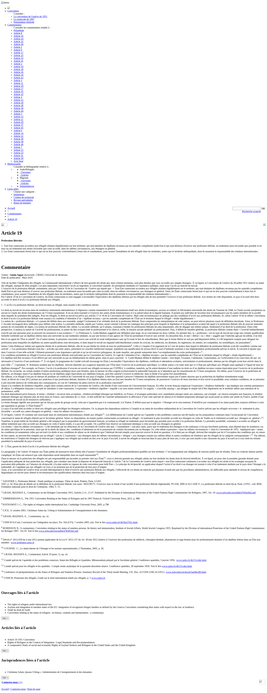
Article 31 (18, 155)
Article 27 (18, 88)
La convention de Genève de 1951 (30, 16)
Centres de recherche (24, 197)
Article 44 (18, 111)
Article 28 (18, 105)
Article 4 (18, 97)
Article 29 (18, 122)
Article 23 (18, 152)
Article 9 (18, 50)
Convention (13, 11)
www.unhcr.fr (98, 578)
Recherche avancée (251, 211)
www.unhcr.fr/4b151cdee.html (177, 566)
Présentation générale (24, 22)
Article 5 (18, 114)
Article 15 (18, 150)
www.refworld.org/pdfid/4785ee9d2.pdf (236, 492)
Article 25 (18, 55)
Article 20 (18, 102)
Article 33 (18, 58)
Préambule (19, 30)
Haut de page (33, 689)
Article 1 (18, 47)
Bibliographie (14, 164)
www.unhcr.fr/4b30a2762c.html (121, 522)
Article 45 (18, 127)
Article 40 (18, 44)
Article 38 (18, 141)
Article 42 (18, 77)
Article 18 (18, 69)
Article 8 (18, 33)
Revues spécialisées (23, 200)
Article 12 (18, 100)
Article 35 (18, 91)
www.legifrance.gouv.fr (22, 542)
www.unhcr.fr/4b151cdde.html (191, 560)
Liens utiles (13, 189)
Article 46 (18, 144)
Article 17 (18, 52)
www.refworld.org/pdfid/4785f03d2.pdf (58, 531)
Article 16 (18, 36)
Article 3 (18, 80)
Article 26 (18, 72)
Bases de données (22, 203)
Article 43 (18, 94)
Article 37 (18, 125)
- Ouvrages (25, 172)
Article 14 (18, 133)
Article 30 (18, 139)
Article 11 (18, 83)
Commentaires (14, 24)
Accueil (11, 208)
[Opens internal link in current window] (262, 683)
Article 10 (18, 66)
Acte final (18, 161)
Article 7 (18, 147)
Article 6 (18, 130)
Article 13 (18, 116)
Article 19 (18, 86)
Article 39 (18, 158)
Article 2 (18, 63)
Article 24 (18, 38)
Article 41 (18, 61)
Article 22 (18, 136)
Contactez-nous (18, 689)
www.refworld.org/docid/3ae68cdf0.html (186, 572)
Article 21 (18, 119)
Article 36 (18, 108)
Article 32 (18, 41)
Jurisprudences (27, 186)
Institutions (19, 194)
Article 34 (18, 75)
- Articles (24, 175)
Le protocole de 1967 (24, 19)
